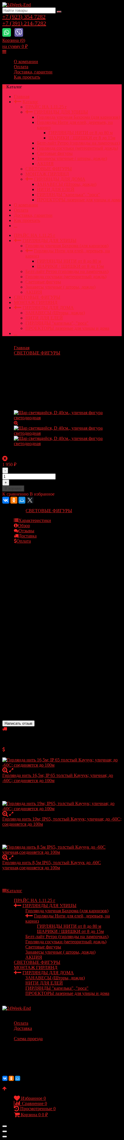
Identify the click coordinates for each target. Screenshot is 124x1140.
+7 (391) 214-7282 (24, 23)
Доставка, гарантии (33, 71)
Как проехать (27, 77)
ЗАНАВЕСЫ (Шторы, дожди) (66, 184)
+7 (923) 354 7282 (24, 16)
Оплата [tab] (23, 541)
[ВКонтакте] (5, 500)
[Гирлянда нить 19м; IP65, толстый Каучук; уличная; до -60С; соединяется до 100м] (62, 806)
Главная (21, 96)
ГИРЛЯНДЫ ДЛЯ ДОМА (59, 179)
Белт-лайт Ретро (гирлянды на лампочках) (78, 143)
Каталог (30, 101)
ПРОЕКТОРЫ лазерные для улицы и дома (79, 199)
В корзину (13, 488)
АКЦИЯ (45, 163)
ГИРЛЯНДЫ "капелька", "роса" (68, 194)
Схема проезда (28, 1038)
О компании (26, 61)
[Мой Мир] (21, 500)
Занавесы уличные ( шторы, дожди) (72, 158)
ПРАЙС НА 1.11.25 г (46, 106)
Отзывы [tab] (26, 530)
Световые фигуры (55, 153)
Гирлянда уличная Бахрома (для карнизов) (78, 117)
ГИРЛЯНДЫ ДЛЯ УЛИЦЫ (61, 112)
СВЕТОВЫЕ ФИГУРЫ (48, 168)
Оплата (21, 66)
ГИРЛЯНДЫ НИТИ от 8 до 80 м (80, 132)
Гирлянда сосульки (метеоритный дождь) (77, 148)
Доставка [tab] (27, 535)
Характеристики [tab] (34, 520)
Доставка (23, 1028)
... (15, 225)
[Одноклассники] (13, 500)
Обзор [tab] (24, 525)
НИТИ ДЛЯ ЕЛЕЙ (55, 189)
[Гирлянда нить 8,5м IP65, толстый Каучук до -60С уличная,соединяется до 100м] (62, 850)
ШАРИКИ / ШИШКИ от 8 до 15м (81, 137)
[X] (30, 500)
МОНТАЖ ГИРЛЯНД (47, 174)
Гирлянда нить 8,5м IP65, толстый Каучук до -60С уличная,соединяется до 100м (51, 865)
